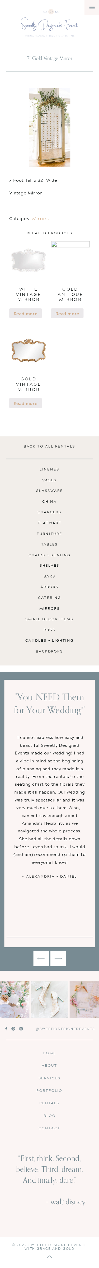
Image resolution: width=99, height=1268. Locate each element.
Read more (25, 313)
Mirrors (40, 218)
